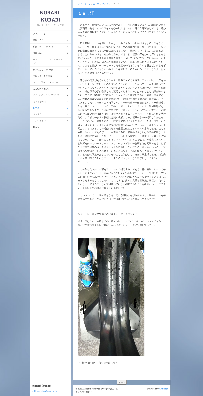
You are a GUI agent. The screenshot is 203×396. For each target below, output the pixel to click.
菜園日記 (37, 52)
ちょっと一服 (39, 101)
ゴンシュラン (39, 120)
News (36, 127)
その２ (105, 4)
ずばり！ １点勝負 (42, 75)
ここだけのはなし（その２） (46, 95)
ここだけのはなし (41, 88)
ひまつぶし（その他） (43, 69)
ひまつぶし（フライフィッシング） (47, 61)
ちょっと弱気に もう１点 (45, 82)
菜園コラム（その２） (43, 46)
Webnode (163, 388)
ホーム (121, 382)
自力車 (36, 107)
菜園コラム (38, 40)
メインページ (39, 33)
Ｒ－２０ (37, 114)
